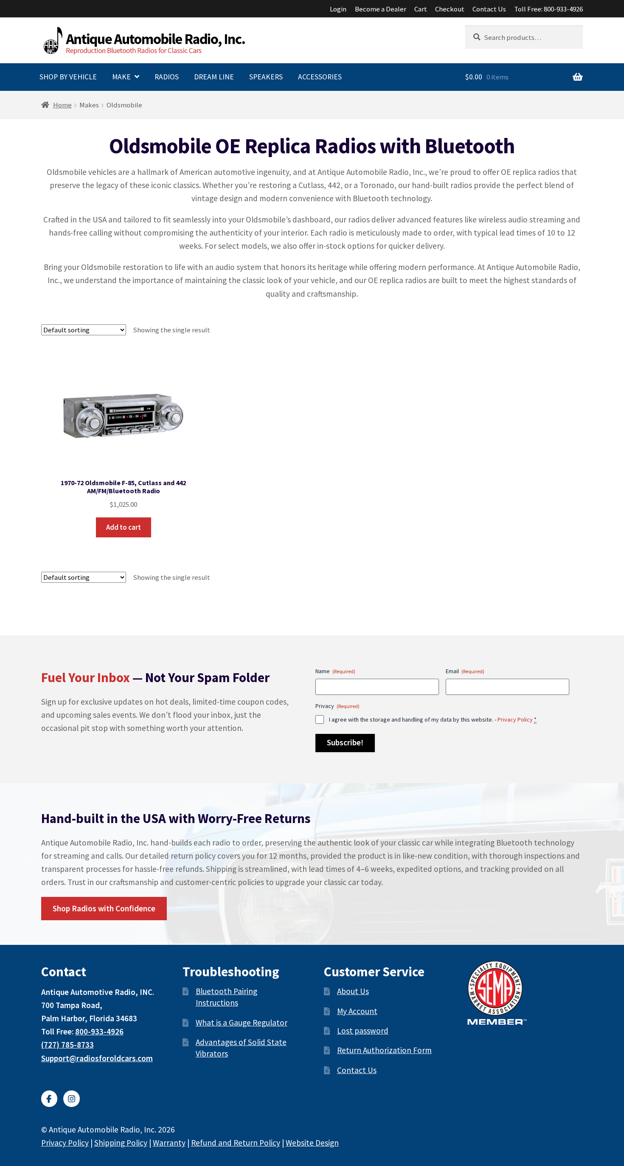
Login (338, 9)
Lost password (362, 1031)
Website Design (312, 1143)
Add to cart (123, 527)
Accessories (320, 76)
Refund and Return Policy (235, 1143)
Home (62, 105)
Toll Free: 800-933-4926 (548, 9)
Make (121, 76)
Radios (167, 76)
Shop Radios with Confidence (104, 908)
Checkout (449, 9)
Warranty (169, 1143)
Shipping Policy (120, 1143)
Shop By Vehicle (68, 76)
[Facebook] (49, 1098)
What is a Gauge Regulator (241, 1022)
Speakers (266, 76)
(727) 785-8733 (67, 1045)
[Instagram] (71, 1098)
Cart (420, 9)
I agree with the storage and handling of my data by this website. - (433, 719)
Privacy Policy (515, 719)
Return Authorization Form (384, 1050)
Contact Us (489, 9)
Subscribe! (345, 742)
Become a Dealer (380, 9)
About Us (353, 991)
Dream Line (214, 76)
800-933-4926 (99, 1031)
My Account (357, 1011)
